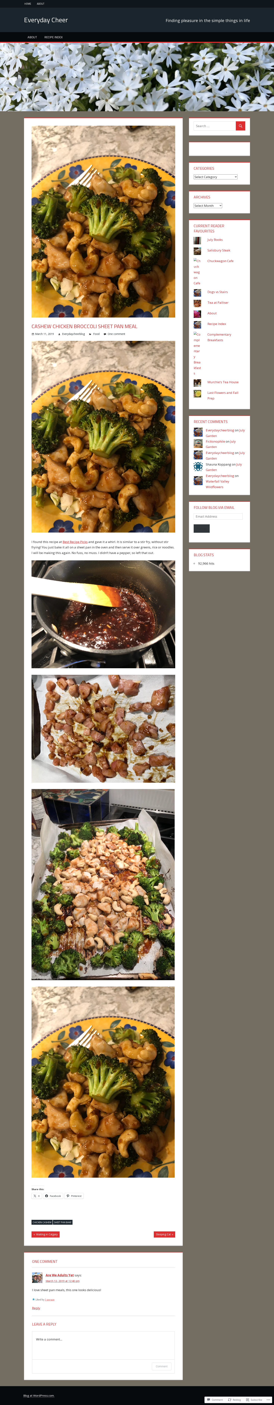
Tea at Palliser (218, 302)
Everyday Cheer (46, 20)
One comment (116, 334)
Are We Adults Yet (60, 1275)
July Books (215, 239)
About (40, 4)
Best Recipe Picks (75, 542)
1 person (49, 1299)
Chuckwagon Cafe (220, 261)
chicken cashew (42, 1222)
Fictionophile (215, 441)
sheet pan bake (62, 1222)
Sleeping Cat (162, 1235)
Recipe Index (53, 37)
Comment (162, 1366)
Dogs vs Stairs (217, 292)
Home (27, 4)
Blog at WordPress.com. (38, 1395)
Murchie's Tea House (223, 382)
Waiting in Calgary (45, 1235)
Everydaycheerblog (73, 334)
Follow (202, 528)
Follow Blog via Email (214, 507)
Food (96, 334)
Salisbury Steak (218, 250)
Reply (36, 1308)
